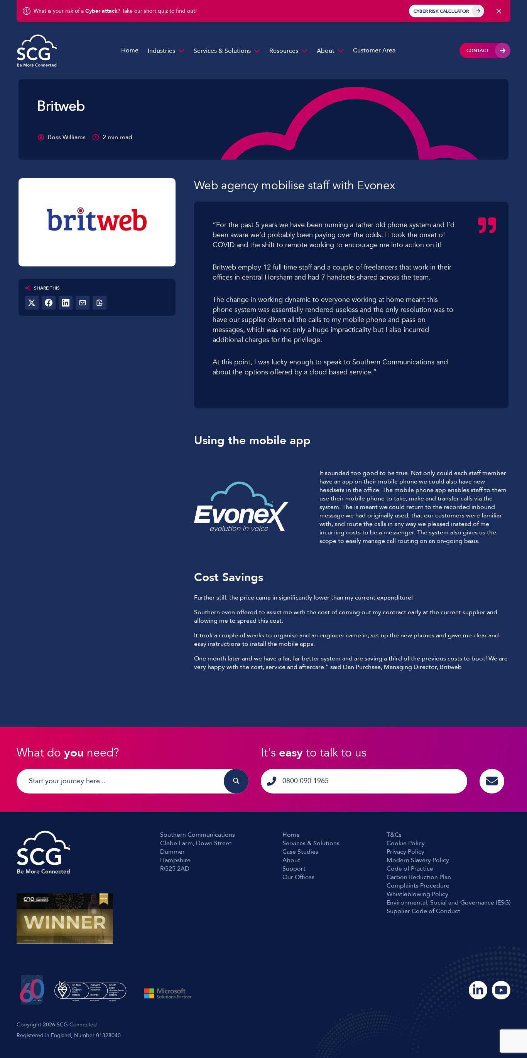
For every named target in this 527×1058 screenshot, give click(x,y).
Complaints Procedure (418, 885)
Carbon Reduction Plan (419, 877)
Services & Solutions (222, 51)
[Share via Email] (83, 303)
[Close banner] (498, 11)
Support (294, 868)
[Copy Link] (99, 303)
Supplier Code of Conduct (423, 911)
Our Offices (298, 877)
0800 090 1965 (305, 781)
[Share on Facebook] (49, 303)
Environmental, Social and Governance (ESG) (448, 902)
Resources (283, 51)
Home (130, 50)
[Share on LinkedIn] (66, 303)
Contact (477, 50)
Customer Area (374, 50)
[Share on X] (32, 303)
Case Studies (300, 851)
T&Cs (394, 835)
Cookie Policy (406, 843)
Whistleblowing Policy (417, 894)
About (325, 51)
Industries (161, 51)
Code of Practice (410, 868)
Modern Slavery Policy (418, 860)
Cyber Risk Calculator (441, 11)
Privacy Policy (405, 851)
